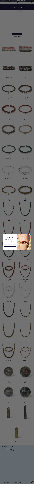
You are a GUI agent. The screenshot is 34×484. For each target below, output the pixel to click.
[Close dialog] (30, 234)
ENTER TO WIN (10, 246)
